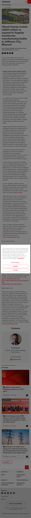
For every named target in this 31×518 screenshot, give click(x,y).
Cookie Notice (20, 258)
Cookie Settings (15, 262)
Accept (15, 270)
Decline (15, 266)
